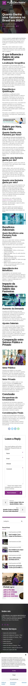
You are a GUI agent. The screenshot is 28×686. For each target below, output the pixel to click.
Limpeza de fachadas (7, 643)
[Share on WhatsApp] (18, 428)
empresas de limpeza (7, 199)
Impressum (24, 682)
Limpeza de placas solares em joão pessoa (12, 647)
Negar (14, 675)
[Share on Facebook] (9, 428)
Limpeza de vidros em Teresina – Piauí (11, 645)
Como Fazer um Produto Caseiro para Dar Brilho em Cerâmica (16, 567)
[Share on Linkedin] (15, 428)
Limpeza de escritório (7, 639)
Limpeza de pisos (7, 641)
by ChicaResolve (9, 26)
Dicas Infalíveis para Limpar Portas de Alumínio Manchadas (16, 551)
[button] (25, 655)
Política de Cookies (4, 683)
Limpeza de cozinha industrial (9, 633)
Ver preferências (14, 679)
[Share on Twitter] (12, 428)
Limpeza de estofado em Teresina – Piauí (12, 637)
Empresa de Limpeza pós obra (10, 649)
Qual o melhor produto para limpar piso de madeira (15, 559)
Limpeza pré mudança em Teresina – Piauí (12, 635)
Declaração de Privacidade (13, 683)
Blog (5, 10)
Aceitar (14, 670)
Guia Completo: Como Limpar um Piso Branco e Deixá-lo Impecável (15, 536)
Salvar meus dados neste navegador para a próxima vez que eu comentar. (13, 487)
